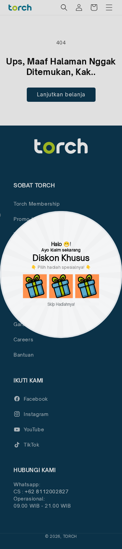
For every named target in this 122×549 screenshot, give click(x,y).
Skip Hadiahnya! (61, 304)
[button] (35, 286)
